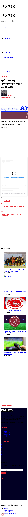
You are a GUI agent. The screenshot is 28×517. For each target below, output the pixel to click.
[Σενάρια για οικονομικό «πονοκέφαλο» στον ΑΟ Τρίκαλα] (15, 282)
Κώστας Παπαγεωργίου (6, 96)
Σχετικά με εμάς (8, 510)
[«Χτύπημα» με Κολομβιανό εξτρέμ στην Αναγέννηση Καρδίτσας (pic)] (15, 260)
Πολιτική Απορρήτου (10, 513)
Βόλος (6, 28)
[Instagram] (1, 451)
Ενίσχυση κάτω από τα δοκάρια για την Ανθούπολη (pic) (15, 332)
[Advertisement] (14, 143)
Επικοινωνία (7, 515)
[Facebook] (1, 444)
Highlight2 (7, 201)
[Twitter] (1, 447)
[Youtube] (1, 454)
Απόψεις (7, 72)
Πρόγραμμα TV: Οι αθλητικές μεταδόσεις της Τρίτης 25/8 (15, 353)
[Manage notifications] (2, 514)
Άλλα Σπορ (7, 52)
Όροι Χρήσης (7, 512)
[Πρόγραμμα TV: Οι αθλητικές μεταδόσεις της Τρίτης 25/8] (15, 344)
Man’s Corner (9, 58)
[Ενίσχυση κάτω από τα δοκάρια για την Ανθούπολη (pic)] (15, 322)
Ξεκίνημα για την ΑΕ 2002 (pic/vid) (13, 310)
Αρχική (6, 508)
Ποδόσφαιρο (8, 38)
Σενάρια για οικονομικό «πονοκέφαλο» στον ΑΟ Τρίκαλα (15, 292)
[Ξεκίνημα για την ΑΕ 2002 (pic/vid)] (15, 303)
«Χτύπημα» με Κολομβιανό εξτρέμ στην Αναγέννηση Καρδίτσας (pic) (15, 270)
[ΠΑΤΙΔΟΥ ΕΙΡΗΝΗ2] (7, 198)
